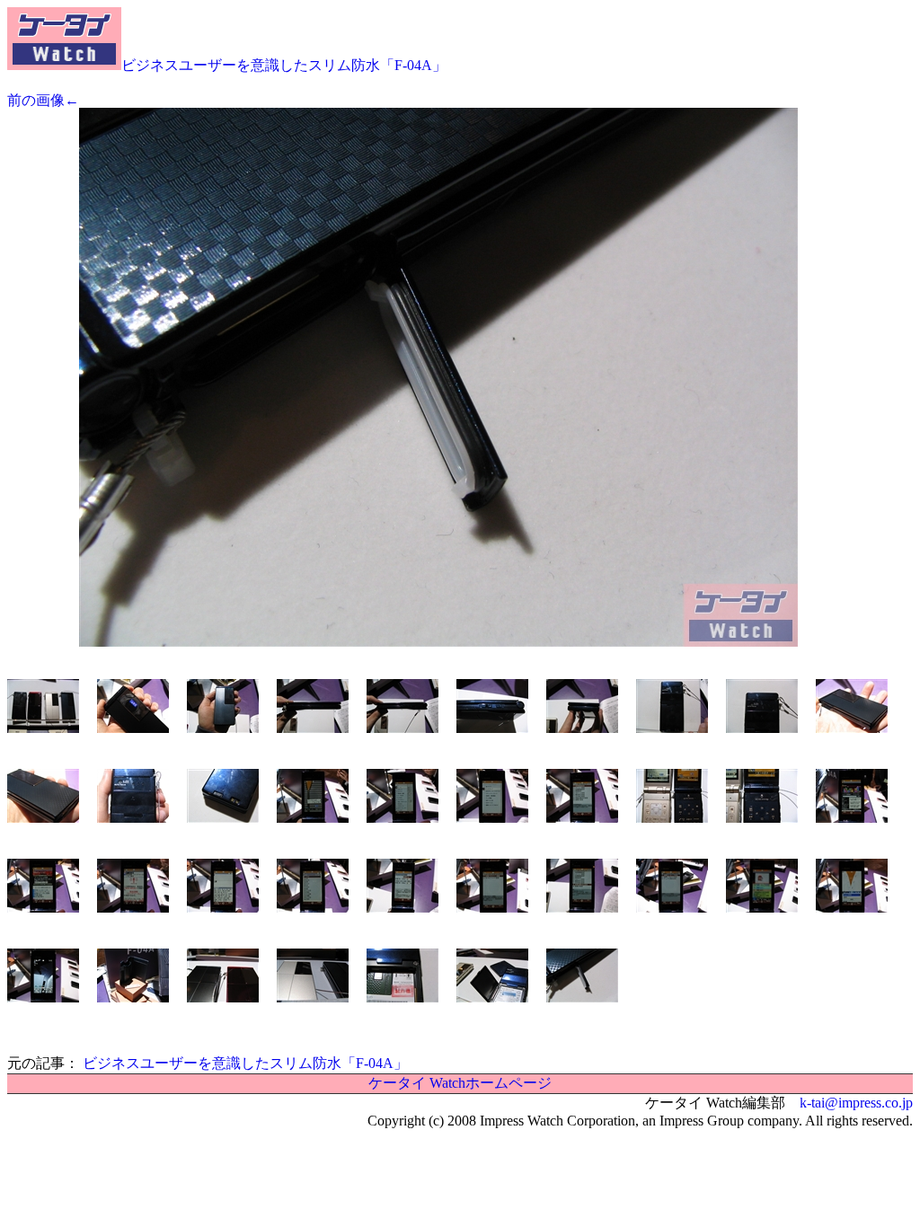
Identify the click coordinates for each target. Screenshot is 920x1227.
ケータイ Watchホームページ (460, 1082)
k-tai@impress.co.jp (856, 1102)
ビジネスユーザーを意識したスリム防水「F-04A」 (284, 65)
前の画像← (43, 100)
